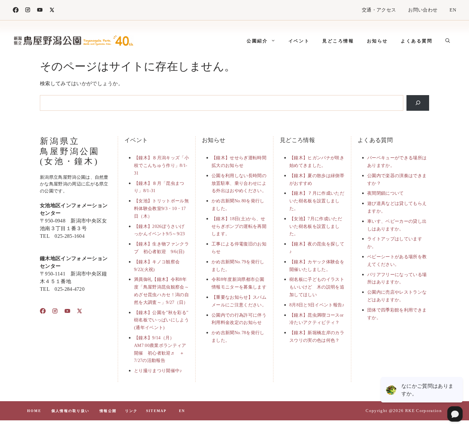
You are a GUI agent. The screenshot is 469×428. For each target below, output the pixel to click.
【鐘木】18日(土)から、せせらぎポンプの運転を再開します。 (239, 226)
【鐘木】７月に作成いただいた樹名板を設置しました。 (316, 201)
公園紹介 (257, 40)
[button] (447, 40)
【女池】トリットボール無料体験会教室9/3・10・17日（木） (161, 209)
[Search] (417, 103)
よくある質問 (417, 40)
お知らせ (377, 40)
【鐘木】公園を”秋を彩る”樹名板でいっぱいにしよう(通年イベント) (161, 320)
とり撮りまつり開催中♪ (158, 370)
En (182, 411)
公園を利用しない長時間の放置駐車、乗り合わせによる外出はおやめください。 (239, 183)
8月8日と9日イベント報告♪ (316, 305)
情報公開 (108, 411)
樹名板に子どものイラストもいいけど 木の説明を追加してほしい (316, 287)
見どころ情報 (338, 40)
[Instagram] (28, 10)
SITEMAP (156, 411)
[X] (52, 10)
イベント (298, 40)
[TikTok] (40, 10)
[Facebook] (16, 10)
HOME (34, 411)
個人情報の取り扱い (70, 411)
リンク (131, 411)
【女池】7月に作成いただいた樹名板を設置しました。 (315, 226)
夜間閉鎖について (385, 193)
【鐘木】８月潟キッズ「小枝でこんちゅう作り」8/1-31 (161, 165)
